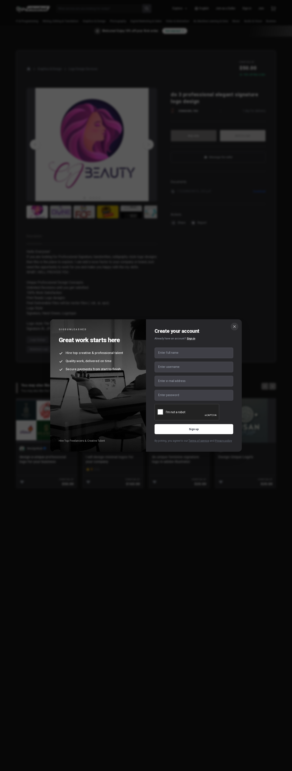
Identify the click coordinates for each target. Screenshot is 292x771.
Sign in (191, 338)
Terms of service (199, 441)
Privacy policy (223, 441)
